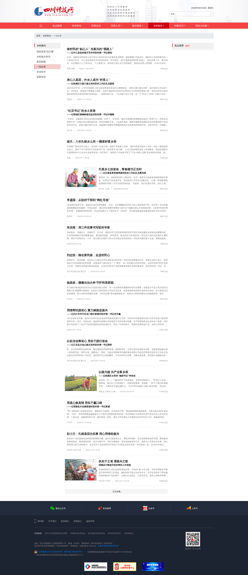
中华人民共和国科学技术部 (56, 533)
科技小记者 (201, 25)
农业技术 (41, 71)
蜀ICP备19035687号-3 (73, 551)
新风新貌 (41, 61)
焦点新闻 (57, 25)
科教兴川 (179, 25)
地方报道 (136, 25)
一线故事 (41, 66)
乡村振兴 (157, 25)
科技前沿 (76, 25)
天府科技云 (128, 533)
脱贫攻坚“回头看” (45, 51)
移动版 (41, 520)
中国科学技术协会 (77, 533)
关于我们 (52, 521)
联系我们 (65, 521)
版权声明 (90, 521)
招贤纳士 (78, 521)
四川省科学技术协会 (96, 533)
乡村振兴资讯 (43, 56)
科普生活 (96, 25)
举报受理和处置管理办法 (108, 545)
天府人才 (115, 25)
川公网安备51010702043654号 (49, 551)
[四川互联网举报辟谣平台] (153, 566)
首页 (38, 35)
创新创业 (41, 76)
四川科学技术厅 (114, 533)
